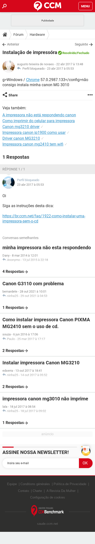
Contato (23, 491)
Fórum (18, 35)
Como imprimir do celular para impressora (38, 121)
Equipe (12, 484)
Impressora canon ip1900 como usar (34, 132)
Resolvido (69, 53)
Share (13, 95)
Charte (37, 491)
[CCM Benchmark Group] (47, 511)
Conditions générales (35, 484)
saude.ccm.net (47, 524)
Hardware (37, 35)
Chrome (32, 79)
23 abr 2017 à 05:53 (60, 68)
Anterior (13, 44)
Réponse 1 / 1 (13, 169)
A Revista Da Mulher (61, 491)
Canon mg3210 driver (20, 126)
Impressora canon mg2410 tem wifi (32, 144)
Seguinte (81, 44)
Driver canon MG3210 (21, 138)
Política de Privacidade (70, 484)
